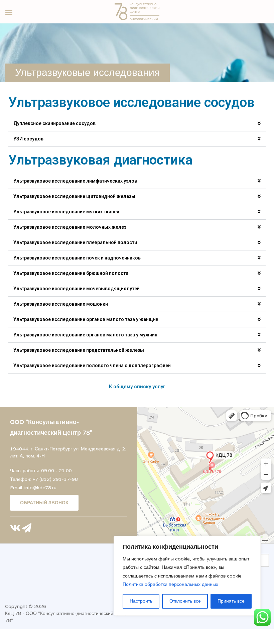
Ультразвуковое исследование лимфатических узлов (75, 181)
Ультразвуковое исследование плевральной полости (75, 242)
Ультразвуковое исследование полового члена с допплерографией (92, 365)
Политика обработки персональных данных (170, 584)
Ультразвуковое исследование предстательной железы (78, 350)
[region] (187, 576)
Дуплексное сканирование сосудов (54, 123)
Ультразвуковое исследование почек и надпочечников (77, 257)
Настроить (141, 601)
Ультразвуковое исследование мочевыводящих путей (76, 288)
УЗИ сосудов (28, 138)
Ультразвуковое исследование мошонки (60, 304)
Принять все (231, 601)
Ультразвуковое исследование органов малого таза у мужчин (85, 334)
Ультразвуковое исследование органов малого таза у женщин (85, 319)
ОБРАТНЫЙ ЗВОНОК (44, 503)
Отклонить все (185, 601)
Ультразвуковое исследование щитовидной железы (74, 196)
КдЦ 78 (13, 613)
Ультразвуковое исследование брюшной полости (70, 273)
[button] (137, 123)
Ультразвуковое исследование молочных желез (69, 227)
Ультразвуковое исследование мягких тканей (66, 211)
